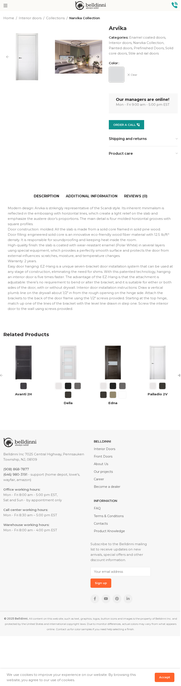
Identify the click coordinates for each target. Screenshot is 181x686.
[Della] (68, 362)
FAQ (97, 508)
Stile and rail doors (143, 53)
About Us (101, 464)
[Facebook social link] (94, 598)
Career (99, 479)
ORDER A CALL (124, 124)
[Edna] (113, 362)
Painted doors (120, 48)
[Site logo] (90, 5)
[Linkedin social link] (128, 598)
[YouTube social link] (106, 598)
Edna (112, 403)
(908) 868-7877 (16, 469)
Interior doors (30, 18)
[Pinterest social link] (117, 598)
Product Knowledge (109, 531)
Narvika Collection (84, 18)
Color (113, 63)
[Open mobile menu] (5, 5)
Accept (164, 677)
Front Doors (103, 456)
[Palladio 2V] (158, 362)
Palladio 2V (158, 394)
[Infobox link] (175, 5)
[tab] (46, 196)
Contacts (101, 524)
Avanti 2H (23, 394)
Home (8, 18)
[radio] (116, 74)
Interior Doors (104, 449)
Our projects (103, 472)
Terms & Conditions (109, 516)
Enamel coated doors (147, 37)
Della (68, 403)
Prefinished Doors (149, 48)
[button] (7, 56)
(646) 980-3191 (15, 474)
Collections (55, 18)
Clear (134, 74)
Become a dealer (107, 487)
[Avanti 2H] (23, 362)
